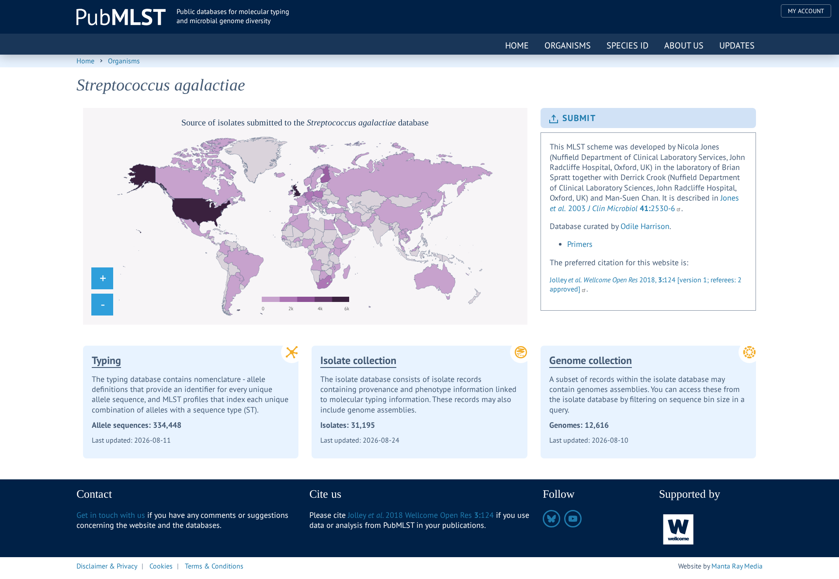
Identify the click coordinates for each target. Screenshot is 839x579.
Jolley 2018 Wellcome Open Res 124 (421, 515)
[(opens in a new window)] (678, 529)
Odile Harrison (645, 226)
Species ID (627, 45)
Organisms (567, 45)
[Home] (121, 17)
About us (684, 45)
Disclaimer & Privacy (106, 566)
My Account (806, 11)
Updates (737, 45)
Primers (580, 244)
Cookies (161, 566)
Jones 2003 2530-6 (644, 203)
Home (517, 45)
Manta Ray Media (737, 566)
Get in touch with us (110, 515)
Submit (579, 118)
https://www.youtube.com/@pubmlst (573, 518)
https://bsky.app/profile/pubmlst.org (551, 518)
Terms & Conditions (214, 566)
